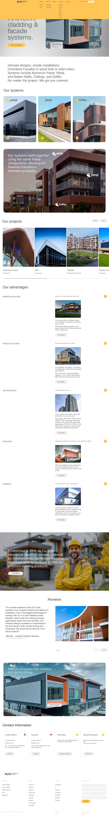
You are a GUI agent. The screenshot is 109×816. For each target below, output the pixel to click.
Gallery (60, 12)
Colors (60, 10)
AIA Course (61, 13)
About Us (41, 1)
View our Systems (16, 45)
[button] (103, 220)
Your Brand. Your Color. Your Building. (66, 483)
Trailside (70, 270)
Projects (54, 1)
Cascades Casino (10, 270)
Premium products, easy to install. (65, 343)
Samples (68, 1)
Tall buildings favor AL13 (62, 390)
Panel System (48, 4)
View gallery (61, 335)
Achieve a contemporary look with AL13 (67, 296)
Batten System (48, 7)
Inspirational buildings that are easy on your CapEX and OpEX (73, 441)
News (41, 7)
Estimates (60, 4)
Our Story (41, 4)
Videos (60, 9)
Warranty (60, 17)
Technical (60, 7)
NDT (37, 270)
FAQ (60, 15)
